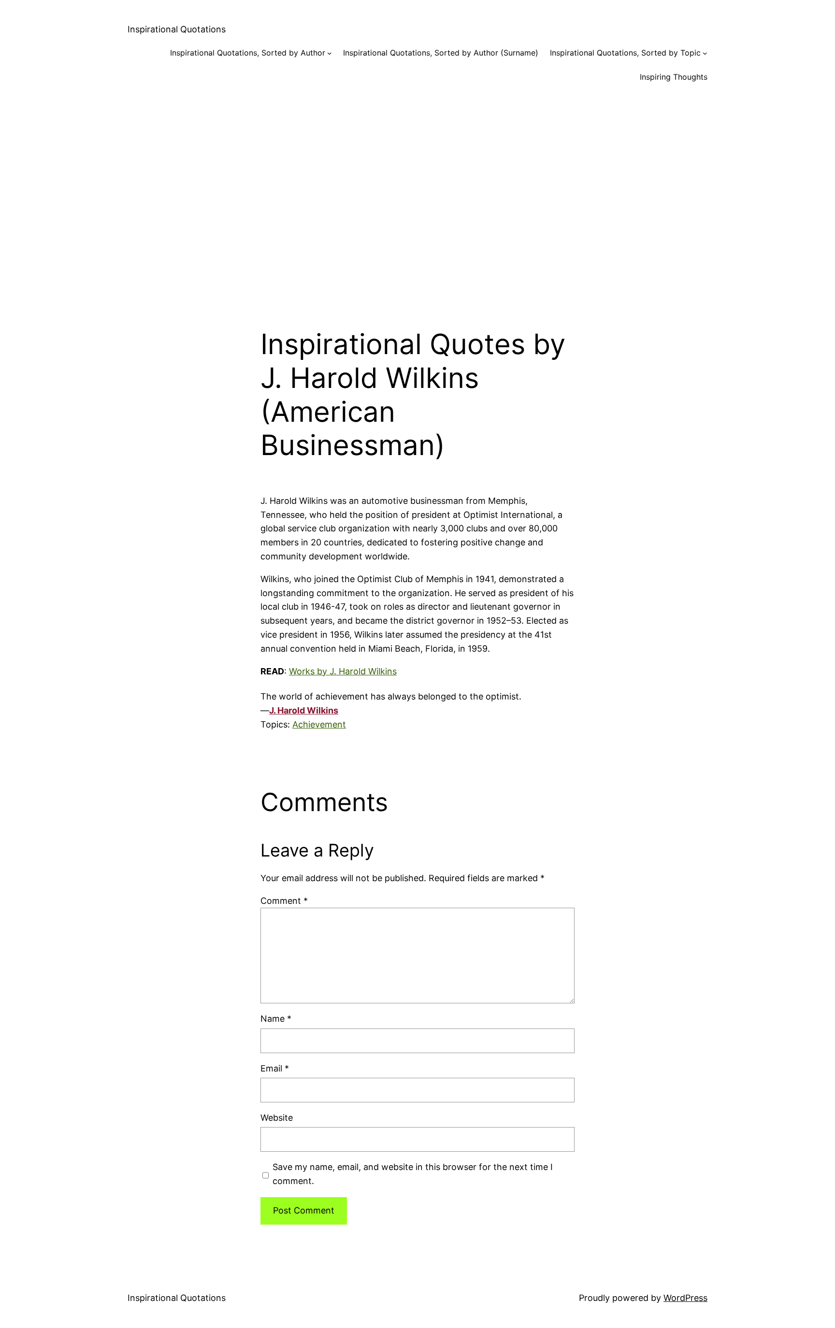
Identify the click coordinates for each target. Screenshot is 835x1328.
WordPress (685, 1298)
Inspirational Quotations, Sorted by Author (247, 52)
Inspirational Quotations (177, 29)
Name (275, 1019)
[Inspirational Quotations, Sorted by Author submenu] (329, 53)
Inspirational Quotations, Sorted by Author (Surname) (440, 52)
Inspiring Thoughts (673, 77)
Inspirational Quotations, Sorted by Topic (625, 52)
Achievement (319, 724)
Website (276, 1118)
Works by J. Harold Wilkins (343, 671)
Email (274, 1068)
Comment (284, 901)
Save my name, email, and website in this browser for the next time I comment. (413, 1174)
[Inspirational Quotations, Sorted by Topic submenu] (705, 53)
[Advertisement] (417, 197)
